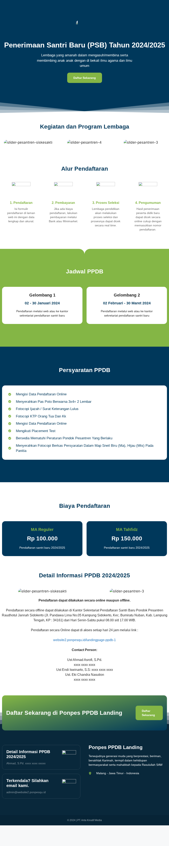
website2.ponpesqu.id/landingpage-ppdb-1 (84, 640)
